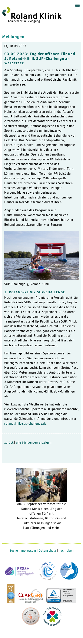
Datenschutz (47, 550)
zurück (8, 442)
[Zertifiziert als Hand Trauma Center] (20, 579)
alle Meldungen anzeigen (33, 442)
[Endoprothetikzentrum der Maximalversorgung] (48, 579)
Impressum (28, 550)
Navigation (77, 5)
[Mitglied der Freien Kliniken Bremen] (52, 625)
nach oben (66, 550)
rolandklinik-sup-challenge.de (25, 423)
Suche (14, 550)
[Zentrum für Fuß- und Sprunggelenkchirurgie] (69, 579)
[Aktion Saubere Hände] (30, 625)
